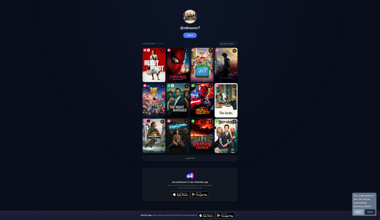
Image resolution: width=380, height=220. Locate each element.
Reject (358, 212)
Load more (190, 158)
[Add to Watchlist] (162, 51)
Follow (190, 35)
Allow (370, 212)
